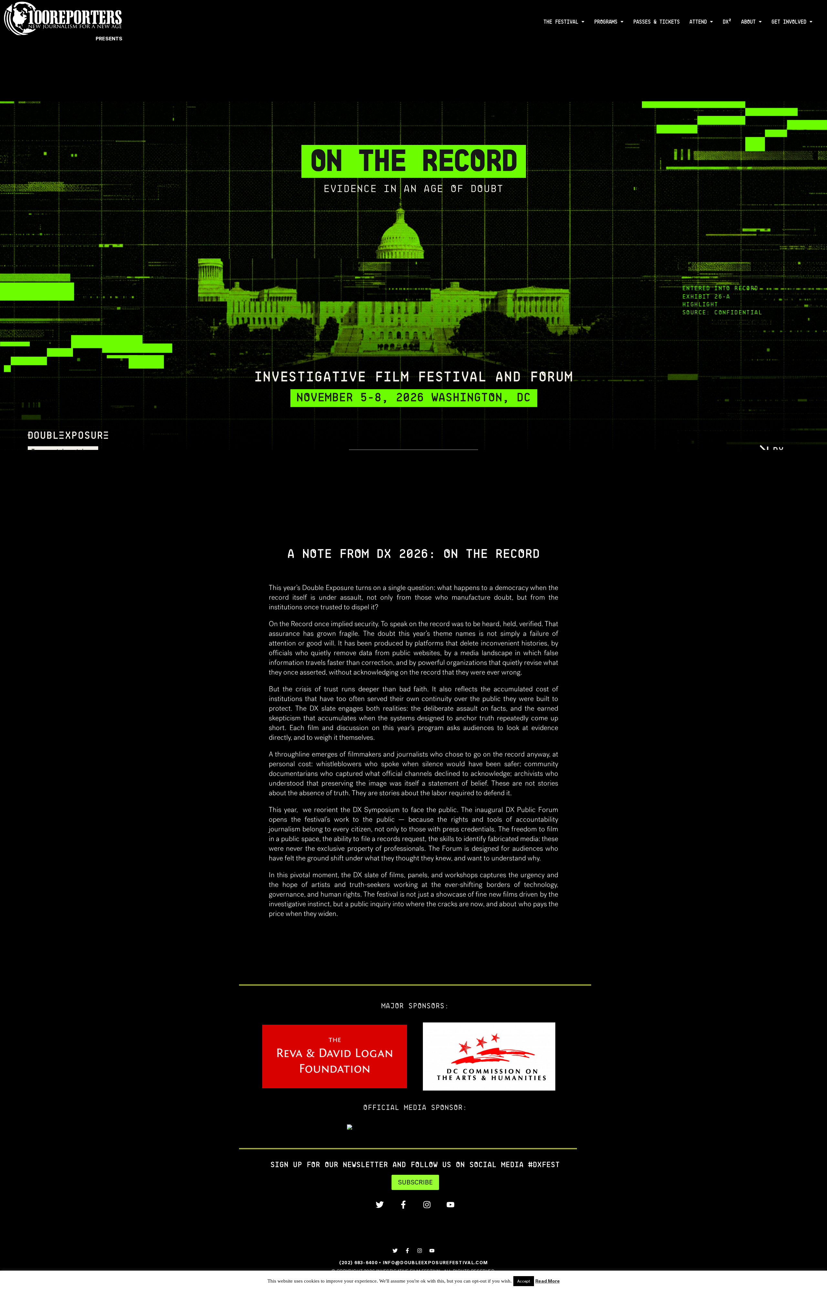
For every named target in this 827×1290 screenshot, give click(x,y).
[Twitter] (380, 1204)
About (748, 22)
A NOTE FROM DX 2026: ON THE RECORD (413, 553)
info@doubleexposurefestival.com (435, 1263)
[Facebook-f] (403, 1204)
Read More (547, 1281)
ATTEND (698, 22)
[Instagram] (427, 1204)
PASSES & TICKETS (656, 22)
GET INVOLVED (788, 22)
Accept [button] (523, 1281)
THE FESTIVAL (560, 22)
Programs (605, 22)
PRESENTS (109, 38)
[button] (564, 21)
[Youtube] (451, 1204)
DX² (727, 22)
